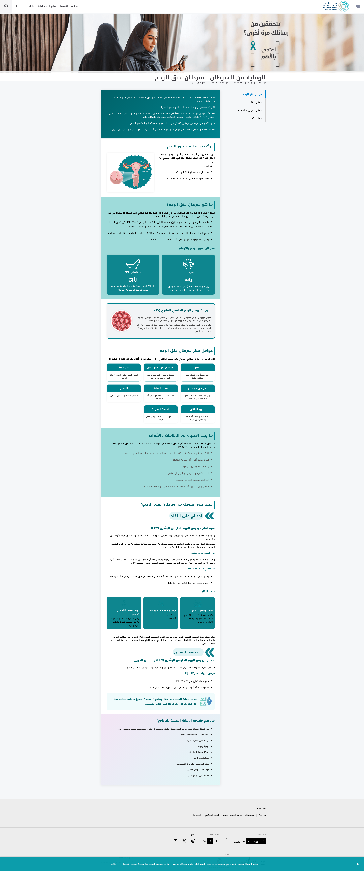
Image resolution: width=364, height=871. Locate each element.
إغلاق (114, 864)
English (30, 6)
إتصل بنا (197, 815)
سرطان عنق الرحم (199, 83)
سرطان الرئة (257, 102)
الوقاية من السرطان (219, 83)
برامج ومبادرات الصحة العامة (243, 83)
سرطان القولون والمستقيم (249, 110)
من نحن (74, 6)
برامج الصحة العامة (47, 6)
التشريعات (63, 6)
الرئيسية (262, 83)
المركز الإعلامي (212, 815)
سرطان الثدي (256, 118)
